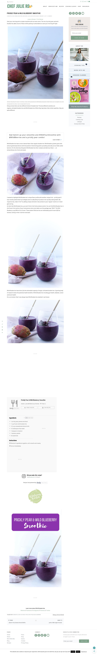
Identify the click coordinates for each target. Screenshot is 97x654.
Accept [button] (73, 651)
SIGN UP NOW (84, 641)
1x (26, 417)
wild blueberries (37, 614)
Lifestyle (79, 121)
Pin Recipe (47, 407)
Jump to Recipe (32, 19)
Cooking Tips (79, 119)
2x (29, 417)
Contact (23, 641)
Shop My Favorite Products (79, 106)
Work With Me (53, 6)
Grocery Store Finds (79, 124)
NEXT (59, 620)
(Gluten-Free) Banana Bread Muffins (17, 622)
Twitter (48, 610)
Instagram (35, 610)
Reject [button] (78, 651)
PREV (11, 620)
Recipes (61, 6)
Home (8, 634)
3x (31, 417)
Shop (79, 6)
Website (23, 610)
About (45, 6)
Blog (8, 641)
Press (22, 634)
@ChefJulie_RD (31, 477)
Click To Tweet (56, 139)
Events (23, 639)
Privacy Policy (24, 643)
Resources (86, 6)
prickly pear (25, 614)
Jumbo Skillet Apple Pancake (55, 622)
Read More (84, 651)
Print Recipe (40, 19)
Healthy (20, 614)
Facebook (28, 610)
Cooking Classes (70, 6)
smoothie (30, 614)
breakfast (15, 614)
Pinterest (42, 610)
